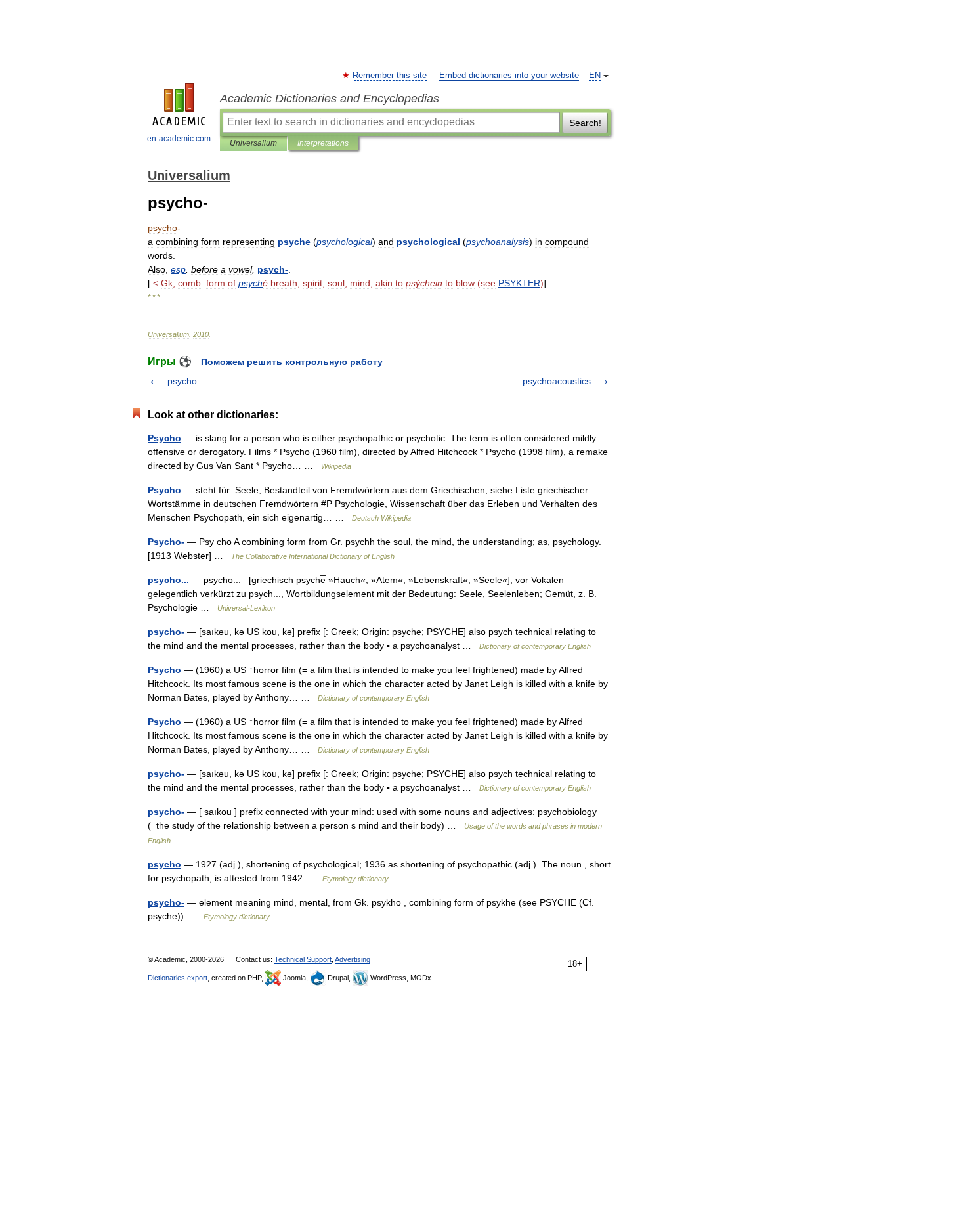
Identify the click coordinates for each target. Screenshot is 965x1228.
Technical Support (303, 959)
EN (595, 75)
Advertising (352, 959)
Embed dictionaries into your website (509, 75)
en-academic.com (179, 138)
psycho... (168, 580)
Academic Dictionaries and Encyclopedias (329, 98)
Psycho (164, 438)
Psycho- (166, 542)
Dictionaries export (177, 978)
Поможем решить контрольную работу (292, 362)
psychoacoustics (557, 381)
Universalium (253, 143)
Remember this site (390, 75)
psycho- (166, 631)
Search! (585, 123)
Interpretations (323, 143)
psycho (182, 381)
